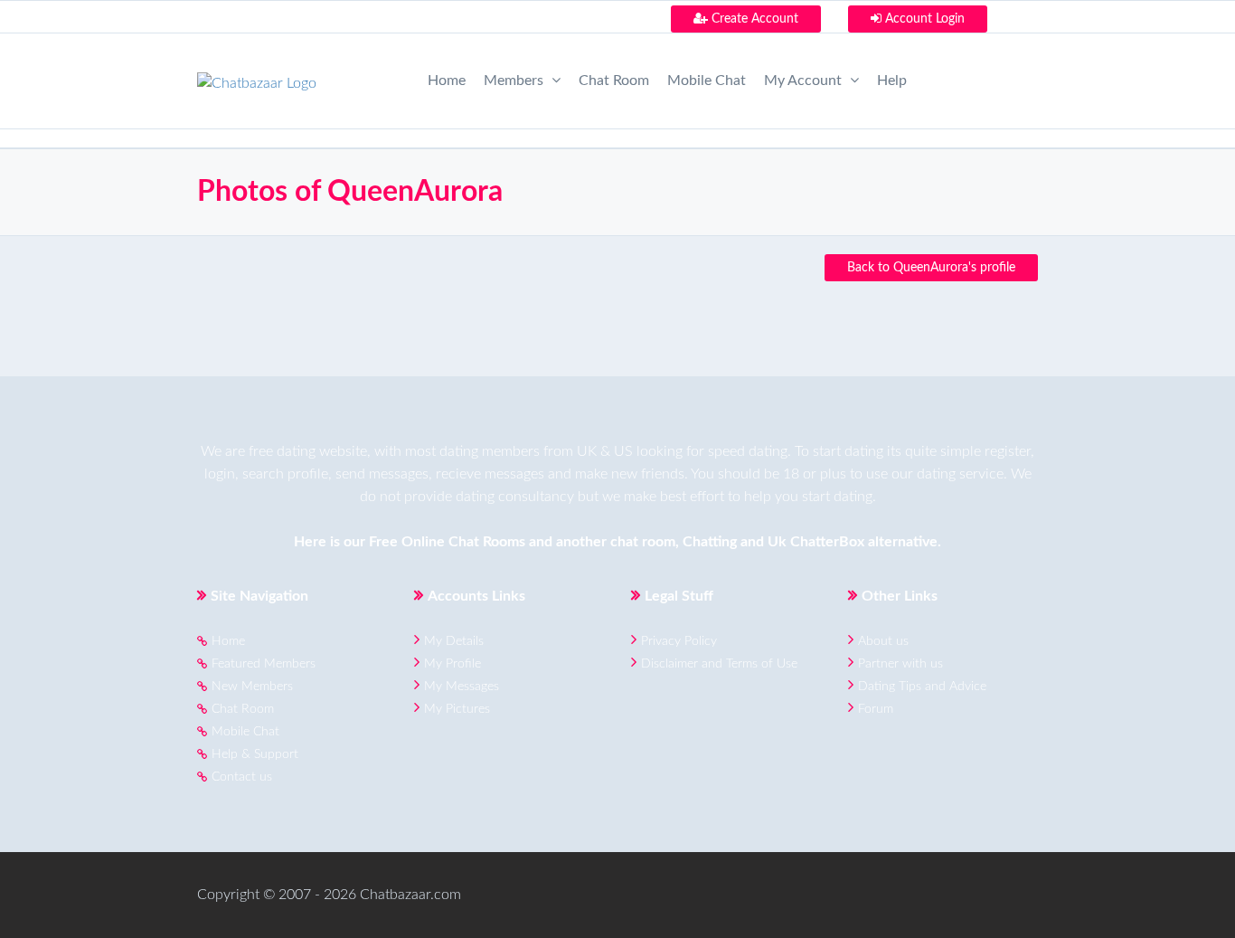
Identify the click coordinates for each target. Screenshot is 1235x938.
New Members (252, 686)
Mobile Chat (706, 80)
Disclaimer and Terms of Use (719, 664)
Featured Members (264, 664)
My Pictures (457, 709)
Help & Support (255, 754)
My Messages (461, 686)
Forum (875, 709)
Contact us (242, 777)
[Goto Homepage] (256, 78)
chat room (642, 542)
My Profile (452, 664)
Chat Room (614, 80)
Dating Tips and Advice (922, 686)
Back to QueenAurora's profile (931, 267)
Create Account (753, 19)
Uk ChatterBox (816, 542)
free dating (282, 451)
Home (447, 80)
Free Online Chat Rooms (447, 542)
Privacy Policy (679, 641)
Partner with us (900, 664)
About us (883, 641)
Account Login (923, 19)
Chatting (710, 542)
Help (892, 80)
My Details (454, 641)
